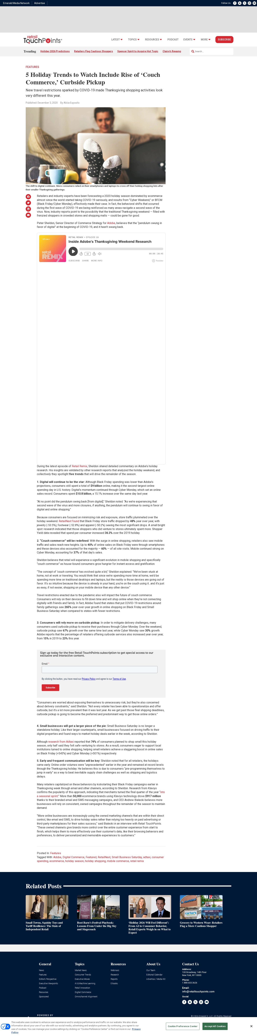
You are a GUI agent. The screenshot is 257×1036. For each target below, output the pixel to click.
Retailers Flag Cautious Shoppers (93, 51)
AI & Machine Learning (85, 983)
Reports (114, 979)
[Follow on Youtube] (254, 3)
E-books (114, 983)
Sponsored (44, 997)
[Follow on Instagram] (249, 3)
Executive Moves (82, 979)
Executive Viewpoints (48, 983)
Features (32, 67)
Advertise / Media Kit (155, 979)
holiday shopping (95, 861)
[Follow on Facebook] (235, 3)
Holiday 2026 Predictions (55, 51)
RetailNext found (69, 521)
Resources (152, 39)
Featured (91, 857)
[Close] (251, 1026)
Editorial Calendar (154, 975)
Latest (115, 39)
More (204, 39)
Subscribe (224, 39)
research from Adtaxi (61, 741)
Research (115, 975)
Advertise (39, 3)
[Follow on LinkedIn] (239, 3)
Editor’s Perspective (47, 979)
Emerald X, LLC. (206, 1016)
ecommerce (56, 861)
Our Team (150, 970)
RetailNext (104, 857)
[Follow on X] (244, 3)
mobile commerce (118, 861)
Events (187, 39)
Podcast (173, 39)
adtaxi (147, 857)
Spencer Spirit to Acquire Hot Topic (137, 51)
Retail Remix (79, 466)
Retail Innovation (82, 988)
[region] (128, 1026)
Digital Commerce (73, 857)
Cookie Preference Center (183, 1026)
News (41, 970)
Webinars (115, 970)
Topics (132, 39)
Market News (81, 970)
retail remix (137, 861)
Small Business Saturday (127, 857)
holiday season (74, 861)
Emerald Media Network (16, 3)
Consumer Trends (83, 975)
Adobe (111, 223)
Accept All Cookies (215, 1026)
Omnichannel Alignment (86, 997)
